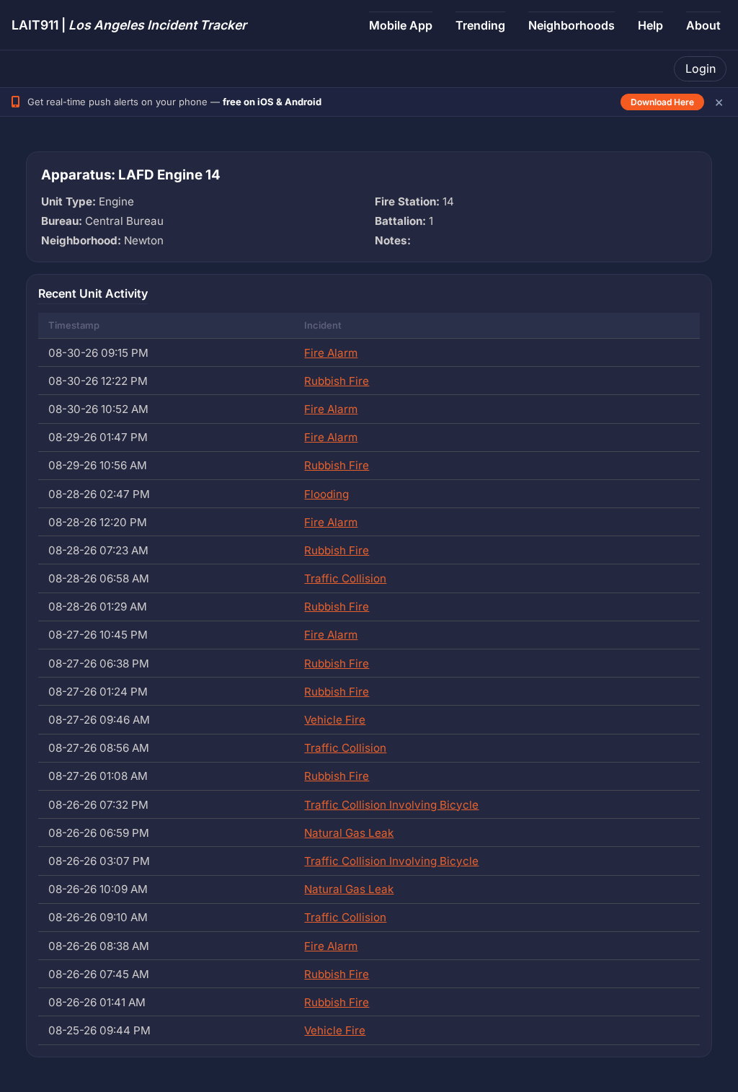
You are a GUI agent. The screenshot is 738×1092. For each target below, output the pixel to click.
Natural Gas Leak (349, 833)
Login (700, 68)
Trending (480, 25)
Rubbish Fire (336, 381)
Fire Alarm (330, 353)
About (703, 25)
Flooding (326, 494)
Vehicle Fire (334, 720)
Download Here (662, 102)
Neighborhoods (571, 25)
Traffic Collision (345, 578)
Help (650, 25)
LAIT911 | (129, 24)
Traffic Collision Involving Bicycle (391, 805)
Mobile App (400, 25)
